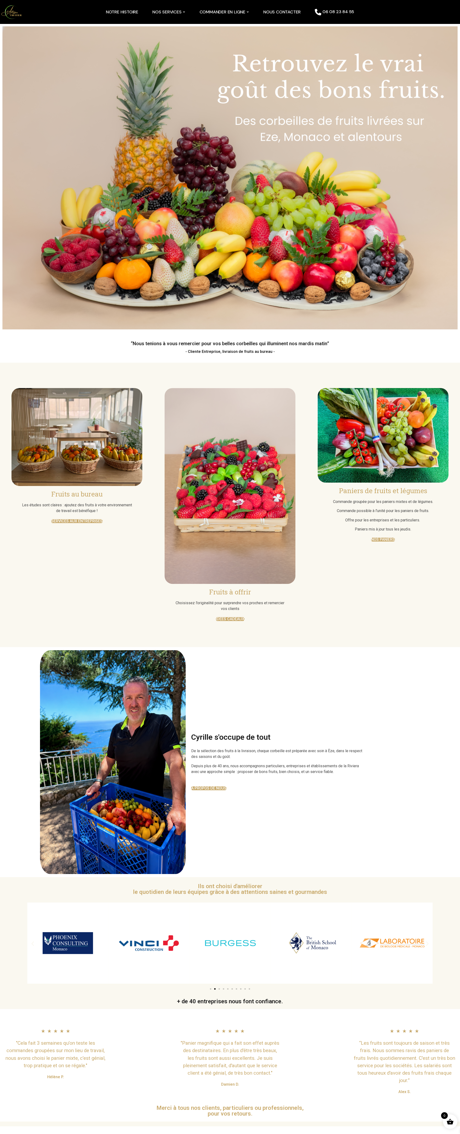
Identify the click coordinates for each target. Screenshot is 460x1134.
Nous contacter (282, 12)
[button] (33, 944)
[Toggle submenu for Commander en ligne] (247, 12)
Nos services (167, 12)
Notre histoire (122, 12)
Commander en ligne (222, 12)
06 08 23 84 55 (337, 12)
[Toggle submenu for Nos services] (183, 12)
